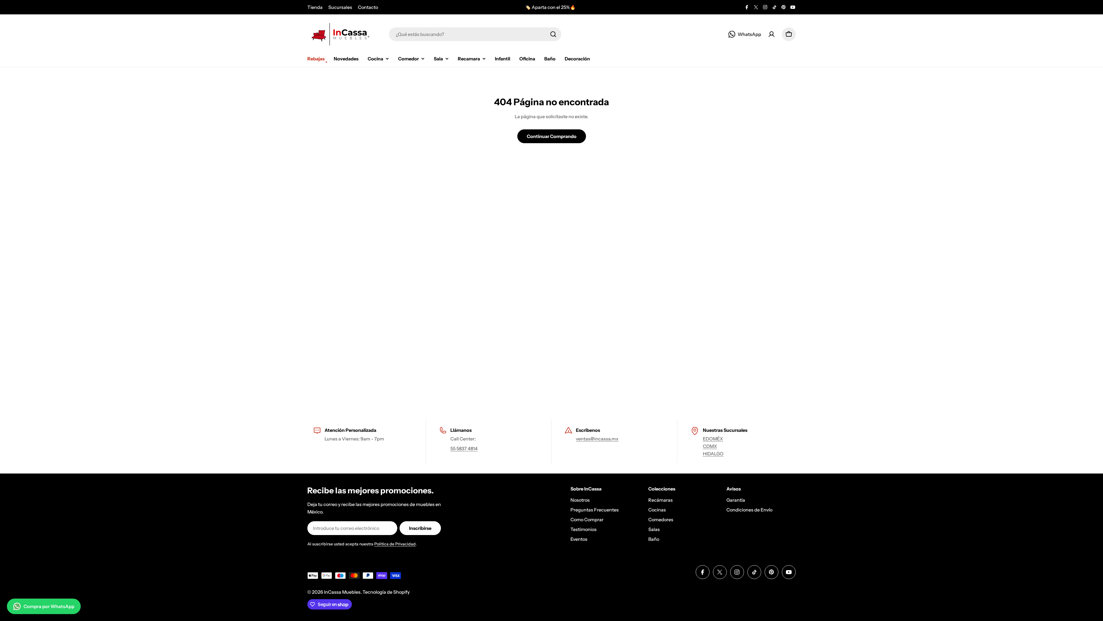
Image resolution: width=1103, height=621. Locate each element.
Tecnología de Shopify (386, 592)
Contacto (368, 7)
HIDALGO (713, 454)
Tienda (315, 7)
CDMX (710, 446)
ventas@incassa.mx (597, 439)
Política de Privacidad (395, 544)
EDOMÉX (713, 439)
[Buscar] (553, 34)
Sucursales (340, 7)
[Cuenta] (771, 34)
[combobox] (475, 34)
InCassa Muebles (342, 592)
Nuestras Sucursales (725, 430)
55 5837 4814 (464, 448)
